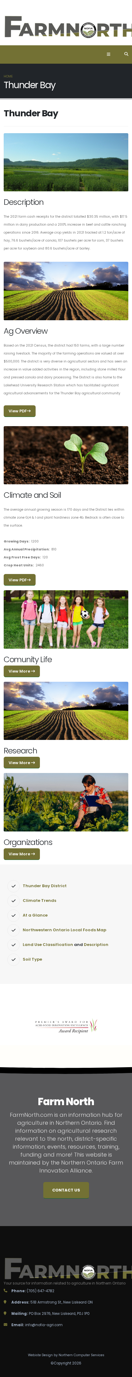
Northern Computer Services (81, 1355)
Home (8, 76)
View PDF (18, 411)
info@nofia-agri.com (44, 1325)
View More (20, 671)
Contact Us (66, 1190)
